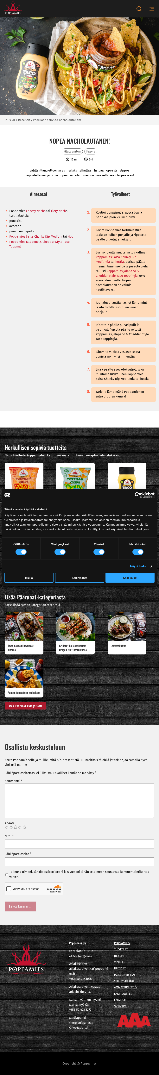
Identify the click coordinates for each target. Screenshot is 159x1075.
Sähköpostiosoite (18, 854)
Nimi (9, 836)
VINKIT (118, 962)
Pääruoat (39, 120)
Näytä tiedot (138, 566)
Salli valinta (79, 577)
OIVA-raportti (78, 1027)
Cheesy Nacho (36, 211)
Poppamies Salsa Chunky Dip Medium (35, 236)
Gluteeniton (72, 151)
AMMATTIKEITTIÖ (125, 987)
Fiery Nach (58, 211)
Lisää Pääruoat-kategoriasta (25, 705)
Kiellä (29, 577)
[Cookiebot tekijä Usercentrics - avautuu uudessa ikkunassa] (138, 495)
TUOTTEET (121, 949)
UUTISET (120, 968)
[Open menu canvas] (152, 8)
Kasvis (90, 151)
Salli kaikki (130, 577)
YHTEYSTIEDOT (124, 981)
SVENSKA (120, 1006)
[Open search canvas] (139, 9)
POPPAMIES (122, 943)
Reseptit (24, 120)
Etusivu (10, 120)
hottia (119, 262)
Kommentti (13, 781)
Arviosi (9, 823)
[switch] (60, 552)
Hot (70, 236)
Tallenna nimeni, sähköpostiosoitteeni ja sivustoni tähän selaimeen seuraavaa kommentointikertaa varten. (79, 874)
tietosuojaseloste (81, 1023)
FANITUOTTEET (124, 994)
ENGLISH (120, 1000)
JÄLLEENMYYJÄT (124, 975)
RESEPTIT (120, 956)
